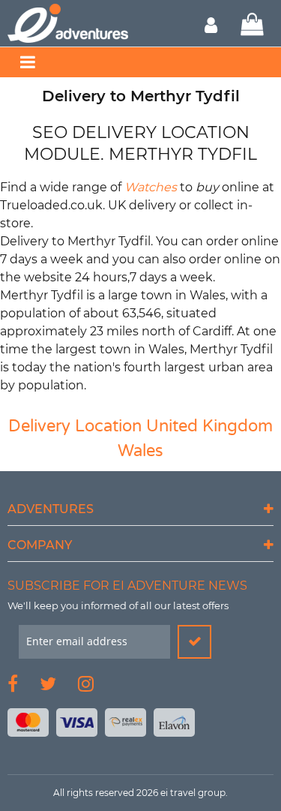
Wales (140, 451)
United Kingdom (209, 426)
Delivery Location (75, 426)
